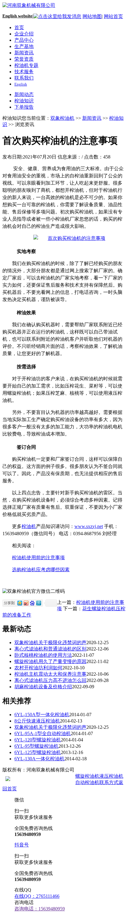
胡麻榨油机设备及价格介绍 (43, 686)
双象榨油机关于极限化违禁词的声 (50, 642)
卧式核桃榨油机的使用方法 (43, 655)
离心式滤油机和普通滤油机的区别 (50, 648)
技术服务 (24, 71)
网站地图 (92, 16)
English (20, 84)
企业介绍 (24, 33)
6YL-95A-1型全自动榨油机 (42, 733)
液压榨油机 (111, 776)
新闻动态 (24, 94)
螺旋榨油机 (87, 776)
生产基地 (24, 46)
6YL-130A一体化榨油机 (39, 758)
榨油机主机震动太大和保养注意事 (50, 674)
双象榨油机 (62, 118)
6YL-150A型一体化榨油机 (41, 714)
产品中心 (24, 40)
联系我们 (24, 77)
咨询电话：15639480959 (39, 908)
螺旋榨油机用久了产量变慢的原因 (50, 661)
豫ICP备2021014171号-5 (100, 769)
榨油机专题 (26, 65)
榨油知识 (24, 100)
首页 (19, 27)
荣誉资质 (24, 59)
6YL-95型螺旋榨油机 (36, 746)
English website (17, 16)
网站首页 (113, 16)
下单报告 (24, 107)
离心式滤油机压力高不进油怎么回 (50, 680)
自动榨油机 (87, 782)
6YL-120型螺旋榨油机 (37, 739)
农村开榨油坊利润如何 (38, 667)
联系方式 (108, 782)
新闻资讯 (24, 52)
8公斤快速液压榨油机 (37, 720)
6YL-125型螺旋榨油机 (37, 752)
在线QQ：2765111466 (36, 896)
